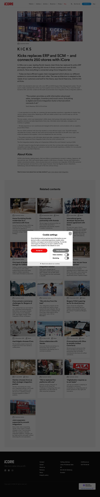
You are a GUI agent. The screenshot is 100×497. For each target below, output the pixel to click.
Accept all (39, 250)
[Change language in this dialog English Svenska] (70, 233)
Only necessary (61, 250)
